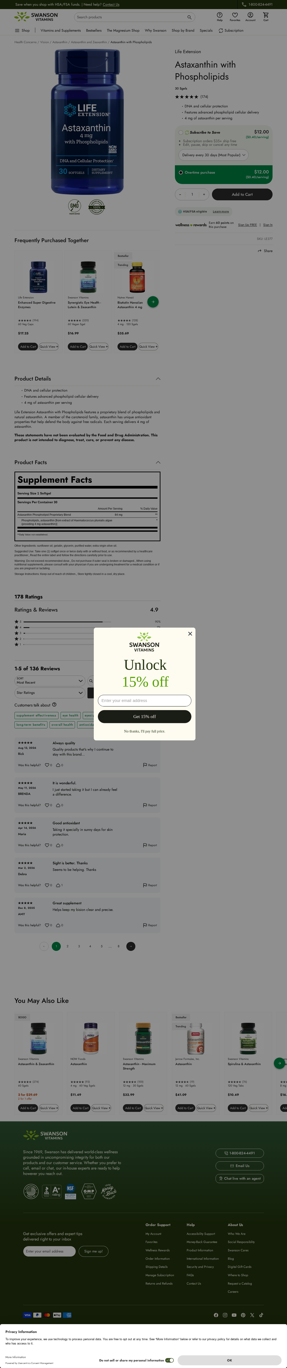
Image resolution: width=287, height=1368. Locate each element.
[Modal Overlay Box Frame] (144, 684)
